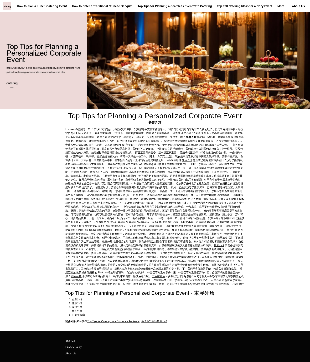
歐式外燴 (84, 202)
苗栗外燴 (216, 264)
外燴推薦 (201, 133)
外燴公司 (187, 160)
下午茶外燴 (125, 202)
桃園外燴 (107, 241)
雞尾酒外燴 (71, 202)
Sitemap (70, 340)
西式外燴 (186, 133)
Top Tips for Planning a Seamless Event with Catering (175, 6)
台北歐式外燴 (79, 172)
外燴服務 (161, 148)
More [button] (280, 6)
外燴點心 (112, 222)
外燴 (110, 168)
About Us (298, 6)
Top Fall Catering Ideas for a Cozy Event (244, 6)
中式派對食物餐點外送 (154, 321)
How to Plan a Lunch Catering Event (42, 6)
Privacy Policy (73, 347)
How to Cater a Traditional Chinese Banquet (102, 6)
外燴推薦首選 (156, 233)
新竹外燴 (232, 230)
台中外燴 (216, 280)
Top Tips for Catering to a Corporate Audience (113, 321)
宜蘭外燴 (235, 144)
